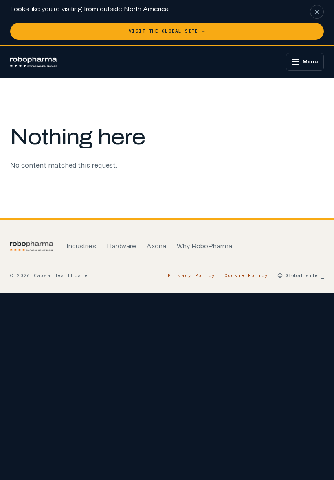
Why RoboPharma (204, 246)
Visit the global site (167, 31)
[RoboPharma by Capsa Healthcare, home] (33, 62)
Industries (81, 246)
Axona (156, 246)
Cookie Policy (246, 275)
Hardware (121, 246)
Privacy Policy (191, 275)
